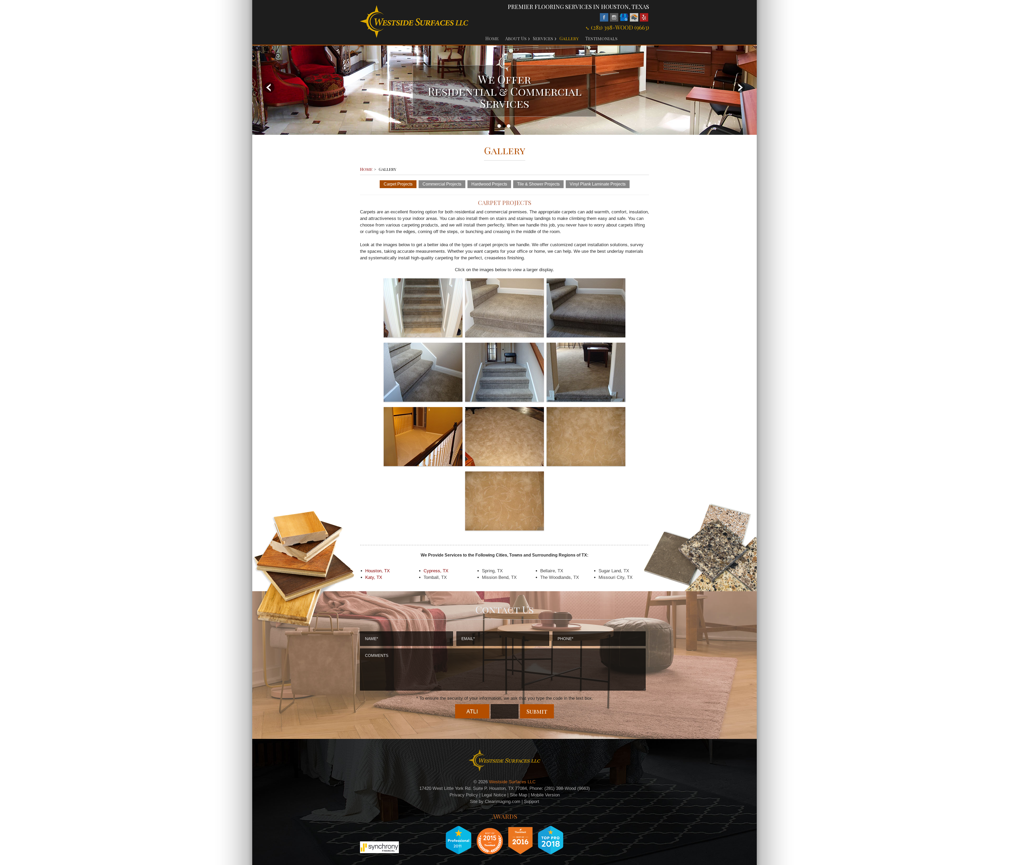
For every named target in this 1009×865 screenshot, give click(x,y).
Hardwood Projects (489, 184)
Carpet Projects (398, 184)
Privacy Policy (464, 794)
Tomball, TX (435, 577)
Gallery (569, 38)
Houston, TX (377, 570)
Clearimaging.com (502, 801)
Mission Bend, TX (499, 577)
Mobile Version (545, 794)
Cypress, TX (436, 570)
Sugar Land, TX (614, 570)
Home (492, 38)
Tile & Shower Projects (538, 184)
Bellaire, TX (551, 570)
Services (543, 38)
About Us (516, 38)
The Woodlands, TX (559, 577)
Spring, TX (492, 570)
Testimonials (601, 38)
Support (531, 801)
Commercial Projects (442, 184)
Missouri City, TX (615, 577)
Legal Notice (494, 794)
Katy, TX (373, 577)
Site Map (518, 794)
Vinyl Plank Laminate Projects (598, 184)
